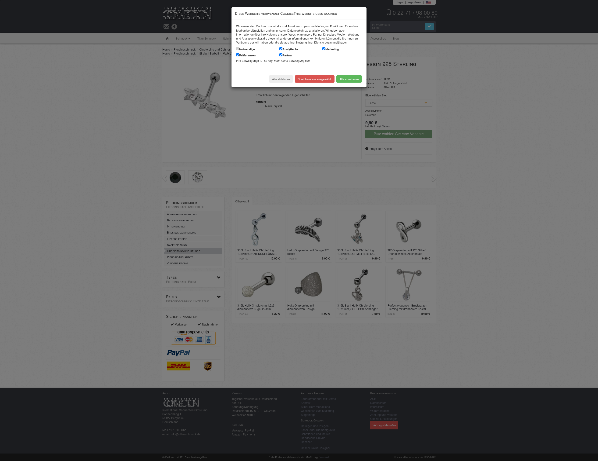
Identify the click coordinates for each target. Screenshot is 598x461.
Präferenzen (247, 55)
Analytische (290, 49)
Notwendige (247, 49)
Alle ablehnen (281, 79)
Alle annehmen (349, 79)
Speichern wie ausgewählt (314, 79)
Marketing (332, 49)
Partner (287, 55)
